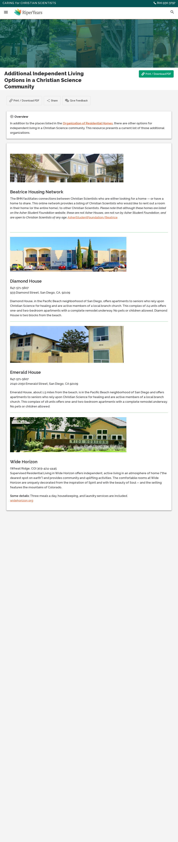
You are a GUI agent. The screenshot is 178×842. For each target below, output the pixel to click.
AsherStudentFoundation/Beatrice (93, 217)
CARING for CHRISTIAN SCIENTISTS (29, 3)
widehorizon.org (21, 500)
